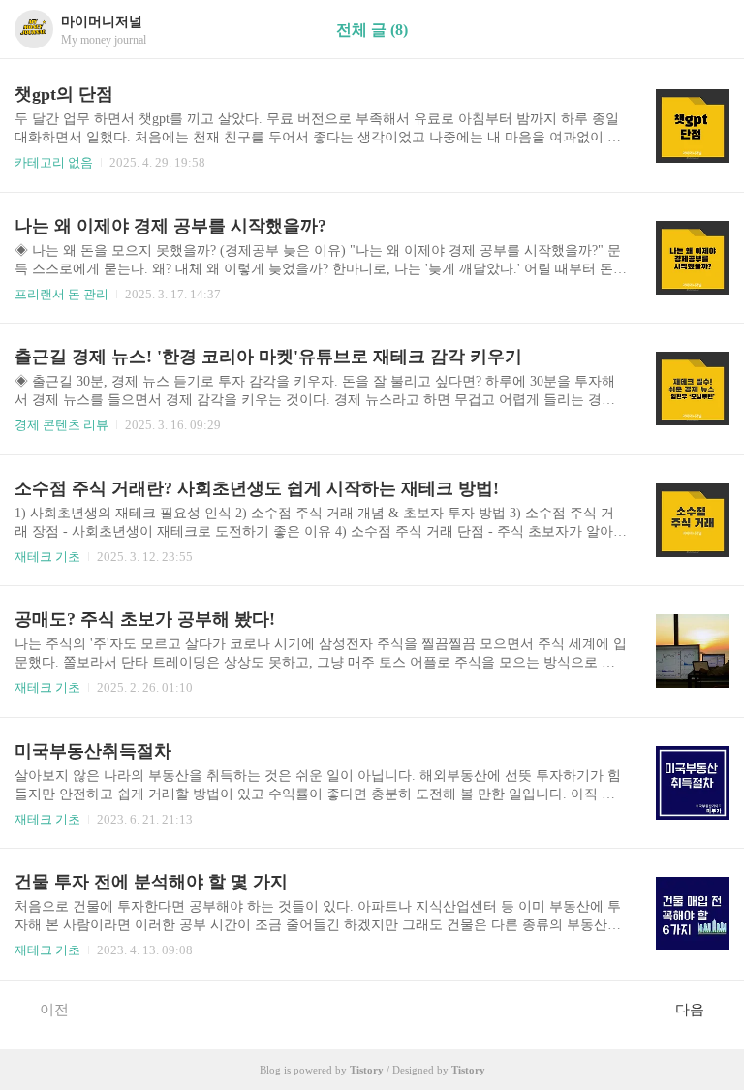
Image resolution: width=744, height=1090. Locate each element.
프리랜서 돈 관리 (61, 294)
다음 (689, 1009)
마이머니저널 (101, 22)
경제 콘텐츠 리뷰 (61, 425)
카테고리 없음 (54, 162)
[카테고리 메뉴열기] (710, 30)
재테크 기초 (47, 556)
